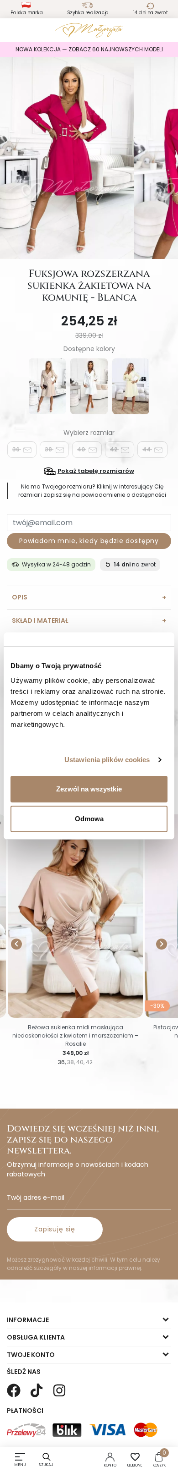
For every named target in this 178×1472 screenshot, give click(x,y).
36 (16, 449)
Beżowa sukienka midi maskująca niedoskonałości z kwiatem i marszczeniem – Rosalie (75, 1035)
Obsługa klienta (36, 1337)
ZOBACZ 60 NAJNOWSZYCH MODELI (115, 49)
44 (147, 449)
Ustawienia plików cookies (107, 759)
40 (81, 449)
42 (114, 449)
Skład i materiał (40, 620)
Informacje (28, 1319)
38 (49, 449)
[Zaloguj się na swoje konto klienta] (110, 1456)
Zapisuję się (54, 1229)
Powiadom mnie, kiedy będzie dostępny (89, 540)
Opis (19, 597)
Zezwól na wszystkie (89, 789)
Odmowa (89, 819)
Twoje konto (31, 1354)
